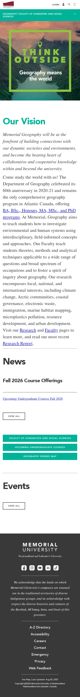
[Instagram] (32, 568)
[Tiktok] (56, 568)
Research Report (18, 343)
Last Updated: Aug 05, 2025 (45, 679)
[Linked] (48, 568)
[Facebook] (24, 568)
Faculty (51, 330)
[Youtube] (40, 568)
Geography (10, 14)
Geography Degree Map (40, 456)
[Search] (69, 4)
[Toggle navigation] (74, 4)
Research (28, 330)
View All (14, 416)
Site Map (26, 679)
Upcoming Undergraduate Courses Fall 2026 (33, 398)
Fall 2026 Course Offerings (32, 380)
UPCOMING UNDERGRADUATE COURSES (40, 447)
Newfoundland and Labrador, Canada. (40, 686)
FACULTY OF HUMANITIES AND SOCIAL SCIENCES (40, 438)
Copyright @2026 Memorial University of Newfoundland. (40, 683)
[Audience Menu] (63, 4)
